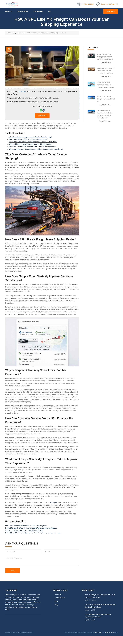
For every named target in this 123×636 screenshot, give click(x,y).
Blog (56, 604)
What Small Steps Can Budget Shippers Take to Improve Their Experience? (36, 149)
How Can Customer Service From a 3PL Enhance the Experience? (32, 147)
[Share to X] (9, 537)
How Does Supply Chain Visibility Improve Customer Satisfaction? (33, 142)
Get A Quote (110, 11)
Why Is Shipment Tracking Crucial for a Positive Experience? (30, 144)
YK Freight (53, 502)
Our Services (38, 11)
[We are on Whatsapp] (41, 111)
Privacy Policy (98, 632)
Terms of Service (109, 632)
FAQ (49, 11)
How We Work (22, 11)
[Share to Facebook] (6, 537)
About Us (8, 11)
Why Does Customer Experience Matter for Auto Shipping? (30, 137)
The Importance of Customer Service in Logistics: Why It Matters (105, 85)
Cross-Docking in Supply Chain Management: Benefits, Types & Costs (105, 70)
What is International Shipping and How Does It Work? (106, 99)
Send (12, 570)
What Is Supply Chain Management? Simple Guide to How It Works (105, 56)
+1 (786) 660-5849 (87, 4)
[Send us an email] (43, 111)
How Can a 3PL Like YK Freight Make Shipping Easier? (28, 139)
